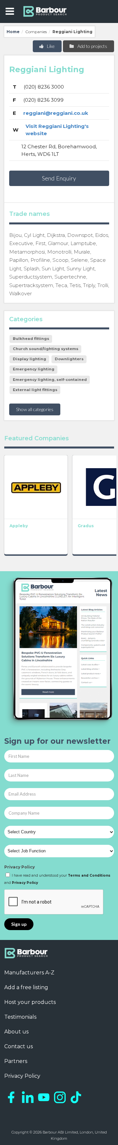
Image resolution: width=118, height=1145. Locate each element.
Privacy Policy (19, 866)
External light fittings (35, 389)
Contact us (18, 1046)
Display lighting (29, 359)
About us (16, 1032)
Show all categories (34, 409)
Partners (15, 1061)
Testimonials (20, 1017)
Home (13, 31)
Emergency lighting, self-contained (50, 379)
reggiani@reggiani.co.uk (55, 113)
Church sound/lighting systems (45, 348)
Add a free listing (26, 987)
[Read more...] (36, 487)
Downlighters (69, 359)
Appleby (19, 525)
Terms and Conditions (89, 875)
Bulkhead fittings (31, 338)
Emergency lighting (33, 369)
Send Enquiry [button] (59, 178)
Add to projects (91, 46)
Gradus (86, 525)
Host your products (30, 1002)
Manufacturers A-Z (29, 972)
